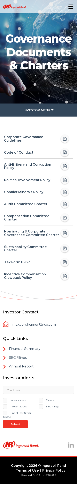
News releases (18, 400)
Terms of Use (27, 470)
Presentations (18, 406)
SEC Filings (52, 406)
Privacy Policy (54, 470)
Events (50, 400)
